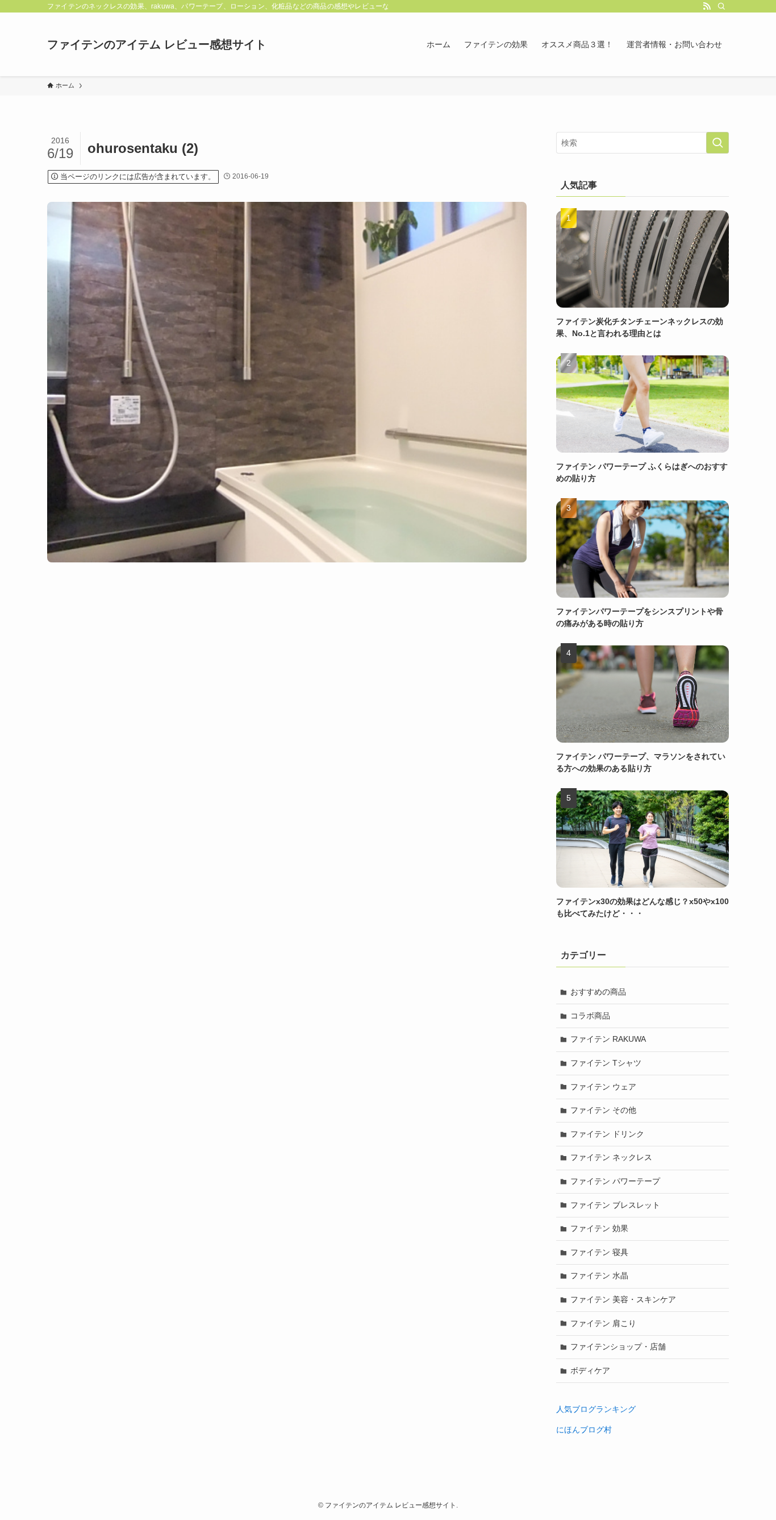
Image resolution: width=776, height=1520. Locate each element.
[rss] (706, 6)
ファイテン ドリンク (607, 1133)
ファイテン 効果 (599, 1228)
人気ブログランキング (596, 1409)
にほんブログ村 (584, 1429)
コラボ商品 (590, 1015)
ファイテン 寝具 (599, 1252)
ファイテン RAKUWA (608, 1038)
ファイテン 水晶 (599, 1275)
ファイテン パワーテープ (615, 1181)
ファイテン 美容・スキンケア (623, 1299)
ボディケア (590, 1370)
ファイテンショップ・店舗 (618, 1346)
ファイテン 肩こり (603, 1323)
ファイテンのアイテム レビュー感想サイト (156, 44)
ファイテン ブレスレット (615, 1205)
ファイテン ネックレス (611, 1157)
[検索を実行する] (717, 143)
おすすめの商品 (598, 991)
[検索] (721, 6)
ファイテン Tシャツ (605, 1062)
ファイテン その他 (603, 1110)
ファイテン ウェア (603, 1086)
